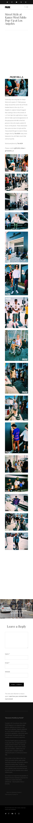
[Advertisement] (16, 56)
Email (7, 663)
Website (7, 672)
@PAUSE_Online (19, 148)
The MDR (17, 133)
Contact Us (15, 794)
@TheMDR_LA (9, 151)
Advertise (14, 792)
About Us (8, 792)
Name (7, 654)
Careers (19, 792)
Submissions (8, 794)
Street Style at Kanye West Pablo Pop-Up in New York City (16, 608)
